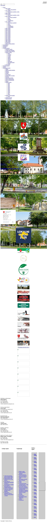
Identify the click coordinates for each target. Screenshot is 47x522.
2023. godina (35, 507)
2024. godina (35, 511)
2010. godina (35, 462)
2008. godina (35, 455)
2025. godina (35, 514)
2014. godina (35, 476)
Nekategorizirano (3, 164)
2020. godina (35, 497)
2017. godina (35, 486)
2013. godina (35, 472)
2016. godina (35, 483)
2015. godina (35, 479)
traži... (1, 4)
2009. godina (35, 458)
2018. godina (3, 163)
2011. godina (35, 465)
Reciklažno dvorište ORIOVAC (10, 168)
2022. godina (35, 504)
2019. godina (35, 493)
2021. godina (35, 500)
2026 (35, 517)
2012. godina (35, 469)
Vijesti (9, 162)
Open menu (2, 5)
